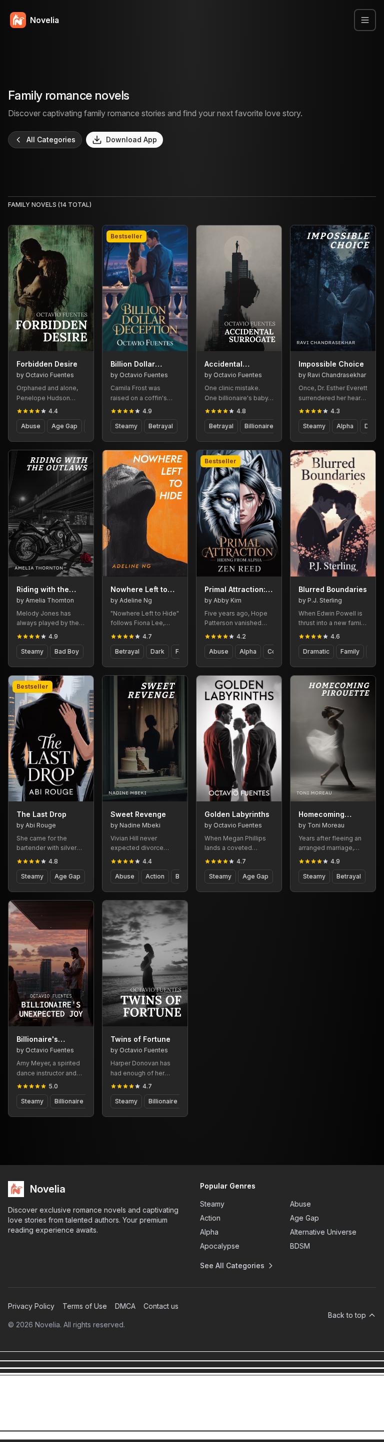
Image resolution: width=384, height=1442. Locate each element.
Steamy (212, 1204)
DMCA (125, 1306)
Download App (131, 139)
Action (210, 1218)
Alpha (209, 1232)
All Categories (51, 139)
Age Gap (304, 1218)
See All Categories (232, 1265)
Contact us (161, 1306)
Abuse (300, 1204)
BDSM (300, 1246)
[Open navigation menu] (365, 20)
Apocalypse (220, 1246)
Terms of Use (84, 1306)
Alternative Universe (323, 1232)
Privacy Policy (31, 1306)
